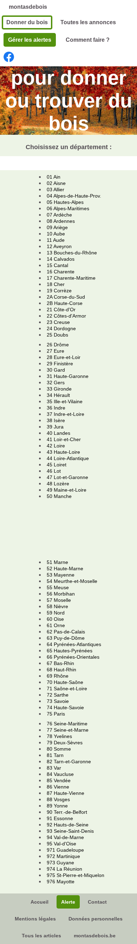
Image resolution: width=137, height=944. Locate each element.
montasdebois (28, 7)
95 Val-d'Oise (61, 843)
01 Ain (53, 177)
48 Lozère (58, 483)
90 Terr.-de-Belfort (67, 812)
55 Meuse (58, 587)
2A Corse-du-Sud (66, 297)
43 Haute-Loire (63, 452)
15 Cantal (57, 265)
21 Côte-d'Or (61, 309)
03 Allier (55, 189)
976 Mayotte (60, 881)
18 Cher (56, 284)
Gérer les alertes (29, 40)
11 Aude (56, 240)
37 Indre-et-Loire (65, 414)
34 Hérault (58, 395)
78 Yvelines (59, 736)
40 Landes (58, 433)
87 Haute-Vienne (65, 793)
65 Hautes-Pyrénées (69, 650)
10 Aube (56, 234)
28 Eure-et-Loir (63, 357)
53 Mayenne (60, 575)
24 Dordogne (61, 328)
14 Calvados (60, 259)
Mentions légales (35, 919)
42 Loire (56, 445)
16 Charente (60, 271)
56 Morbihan (61, 594)
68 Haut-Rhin (61, 669)
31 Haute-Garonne (68, 376)
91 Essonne (60, 818)
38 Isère (56, 420)
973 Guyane (60, 862)
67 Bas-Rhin (60, 663)
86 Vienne (58, 787)
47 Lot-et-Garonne (67, 477)
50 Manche (59, 496)
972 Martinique (63, 856)
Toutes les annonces (88, 22)
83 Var (54, 768)
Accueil (39, 902)
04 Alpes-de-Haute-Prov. (74, 196)
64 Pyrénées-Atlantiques (74, 644)
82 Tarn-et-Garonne (69, 761)
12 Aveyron (59, 246)
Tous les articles (41, 935)
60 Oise (55, 619)
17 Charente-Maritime (71, 278)
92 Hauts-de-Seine (68, 824)
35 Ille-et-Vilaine (65, 401)
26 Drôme (58, 344)
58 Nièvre (57, 606)
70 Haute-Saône (65, 682)
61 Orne (56, 625)
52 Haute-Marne (65, 568)
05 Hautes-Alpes (65, 202)
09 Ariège (57, 227)
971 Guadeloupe (65, 850)
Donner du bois (27, 22)
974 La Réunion (64, 869)
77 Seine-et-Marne (68, 730)
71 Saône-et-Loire (67, 688)
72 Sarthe (57, 695)
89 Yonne (57, 806)
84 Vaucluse (60, 774)
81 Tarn (55, 755)
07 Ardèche (59, 215)
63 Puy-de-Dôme (66, 638)
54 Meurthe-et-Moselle (72, 581)
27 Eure (55, 351)
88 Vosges (58, 799)
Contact (97, 902)
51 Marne (57, 562)
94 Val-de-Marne (65, 837)
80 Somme (59, 749)
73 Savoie (58, 701)
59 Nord (56, 613)
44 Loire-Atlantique (68, 458)
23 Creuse (58, 322)
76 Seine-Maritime (67, 723)
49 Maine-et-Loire (66, 490)
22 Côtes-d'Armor (66, 316)
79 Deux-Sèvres (65, 742)
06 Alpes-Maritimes (68, 208)
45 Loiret (56, 464)
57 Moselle (59, 600)
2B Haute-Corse (65, 303)
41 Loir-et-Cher (64, 439)
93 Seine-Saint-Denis (70, 831)
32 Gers (56, 382)
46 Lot (54, 471)
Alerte (68, 902)
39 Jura (55, 427)
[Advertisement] (73, 529)
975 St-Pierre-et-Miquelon (75, 875)
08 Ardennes (61, 221)
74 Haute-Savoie (65, 707)
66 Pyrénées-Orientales (73, 657)
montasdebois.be (95, 935)
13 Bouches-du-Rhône (72, 252)
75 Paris (56, 714)
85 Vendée (59, 780)
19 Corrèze (59, 290)
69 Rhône (57, 676)
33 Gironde (59, 389)
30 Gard (56, 370)
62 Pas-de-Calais (66, 631)
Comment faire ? (88, 40)
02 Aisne (56, 183)
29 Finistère (60, 363)
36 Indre (56, 408)
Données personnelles (95, 919)
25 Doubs (57, 335)
